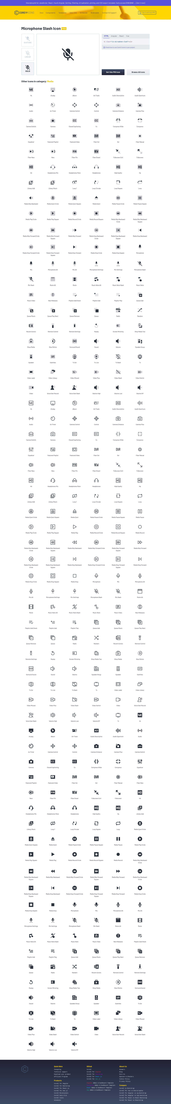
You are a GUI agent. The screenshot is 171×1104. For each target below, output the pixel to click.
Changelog (57, 1069)
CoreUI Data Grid (60, 1095)
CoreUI (89, 1069)
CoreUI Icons (59, 1098)
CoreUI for (94, 1072)
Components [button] (50, 13)
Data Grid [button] (73, 13)
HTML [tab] (106, 36)
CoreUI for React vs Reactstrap (131, 1100)
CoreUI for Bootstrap (62, 1086)
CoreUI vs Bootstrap (126, 1088)
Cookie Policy (124, 1079)
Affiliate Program (60, 1076)
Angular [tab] (114, 36)
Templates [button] (62, 13)
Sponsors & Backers (126, 1076)
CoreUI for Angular (61, 1083)
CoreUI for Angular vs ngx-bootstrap (133, 1095)
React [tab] (121, 36)
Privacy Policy (124, 1081)
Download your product (62, 1074)
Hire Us (122, 1074)
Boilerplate (95, 13)
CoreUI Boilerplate (61, 1093)
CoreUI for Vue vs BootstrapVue (131, 1091)
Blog (121, 1072)
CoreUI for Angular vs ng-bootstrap (132, 1093)
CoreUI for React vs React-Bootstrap (133, 1098)
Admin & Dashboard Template (100, 1083)
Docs (41, 13)
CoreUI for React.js (61, 1088)
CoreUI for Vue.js (60, 1091)
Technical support (60, 1072)
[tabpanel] (126, 43)
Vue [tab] (127, 36)
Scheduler (84, 13)
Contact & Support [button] (109, 13)
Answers (122, 1069)
